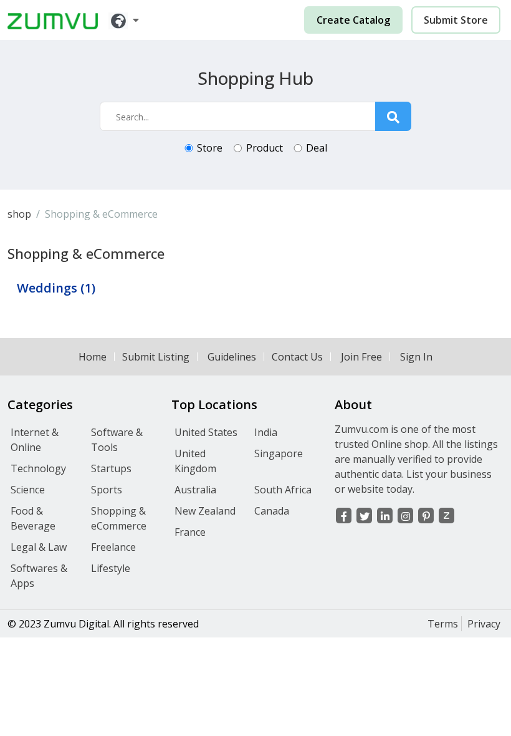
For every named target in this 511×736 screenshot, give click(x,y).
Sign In (416, 356)
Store (209, 148)
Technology (38, 468)
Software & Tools (117, 439)
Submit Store (456, 20)
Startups (111, 468)
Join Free (361, 356)
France (190, 532)
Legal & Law (39, 547)
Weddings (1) (56, 287)
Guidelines (232, 356)
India (265, 432)
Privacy (483, 624)
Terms (442, 624)
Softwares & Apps (39, 575)
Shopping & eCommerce (118, 518)
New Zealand (205, 511)
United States (205, 432)
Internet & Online (35, 439)
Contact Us (297, 356)
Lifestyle (110, 568)
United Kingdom (195, 461)
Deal (316, 148)
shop (19, 214)
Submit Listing (155, 356)
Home (93, 356)
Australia (195, 489)
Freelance (113, 547)
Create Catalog (353, 20)
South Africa (283, 489)
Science (28, 489)
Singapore (278, 453)
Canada (271, 511)
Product (264, 148)
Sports (106, 489)
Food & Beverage (33, 518)
